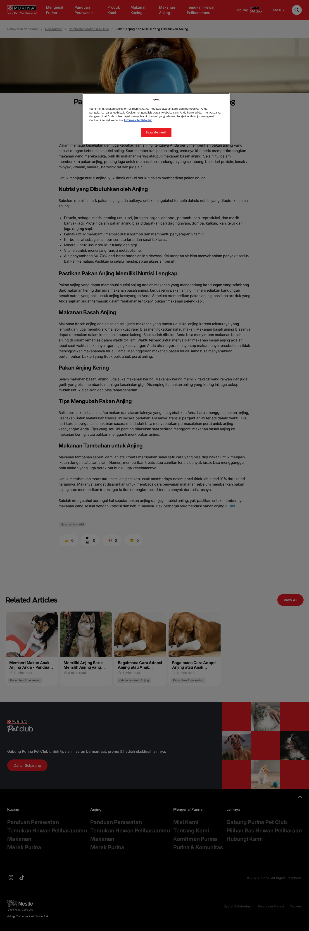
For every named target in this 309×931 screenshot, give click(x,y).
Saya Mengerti (156, 132)
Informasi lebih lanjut (138, 120)
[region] (156, 118)
